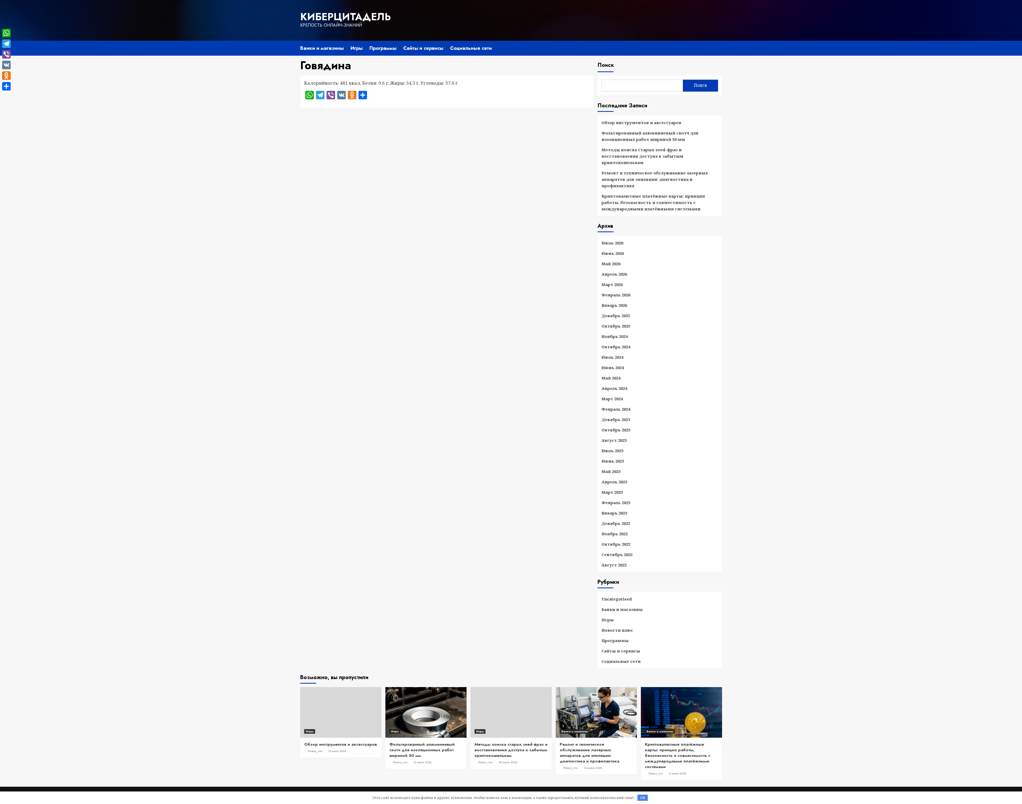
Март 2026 (612, 284)
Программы (383, 48)
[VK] (6, 65)
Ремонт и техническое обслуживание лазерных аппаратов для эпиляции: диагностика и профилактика (654, 179)
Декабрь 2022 (615, 523)
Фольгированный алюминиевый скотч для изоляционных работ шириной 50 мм (649, 136)
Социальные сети (471, 48)
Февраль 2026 (615, 294)
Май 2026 (610, 263)
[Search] (718, 47)
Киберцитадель (345, 17)
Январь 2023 (614, 513)
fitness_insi (315, 751)
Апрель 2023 (614, 481)
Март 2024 (612, 398)
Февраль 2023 (615, 502)
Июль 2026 (612, 243)
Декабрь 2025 (615, 315)
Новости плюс (617, 630)
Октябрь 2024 (615, 346)
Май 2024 (610, 378)
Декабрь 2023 (615, 419)
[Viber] (6, 54)
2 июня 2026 (677, 773)
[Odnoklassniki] (6, 75)
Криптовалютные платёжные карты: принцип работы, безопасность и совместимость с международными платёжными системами (653, 202)
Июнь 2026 (612, 253)
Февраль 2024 (615, 409)
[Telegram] (6, 43)
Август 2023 (614, 440)
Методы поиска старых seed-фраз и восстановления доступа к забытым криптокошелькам (642, 156)
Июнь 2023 (612, 461)
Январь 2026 (614, 305)
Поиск (605, 65)
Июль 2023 (612, 450)
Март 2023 (612, 492)
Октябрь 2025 (615, 326)
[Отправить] (6, 86)
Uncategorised (616, 599)
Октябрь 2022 (615, 544)
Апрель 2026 (614, 274)
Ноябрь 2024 (614, 336)
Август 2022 (614, 565)
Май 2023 (610, 471)
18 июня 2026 (507, 762)
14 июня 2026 (593, 768)
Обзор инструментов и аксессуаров (641, 122)
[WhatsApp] (6, 33)
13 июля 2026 (337, 751)
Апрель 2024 (614, 388)
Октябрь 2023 (615, 429)
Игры (357, 48)
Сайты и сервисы (423, 48)
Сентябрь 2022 (616, 554)
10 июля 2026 (422, 762)
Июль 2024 (612, 357)
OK (642, 797)
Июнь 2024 (612, 367)
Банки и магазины (322, 48)
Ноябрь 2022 (614, 533)
